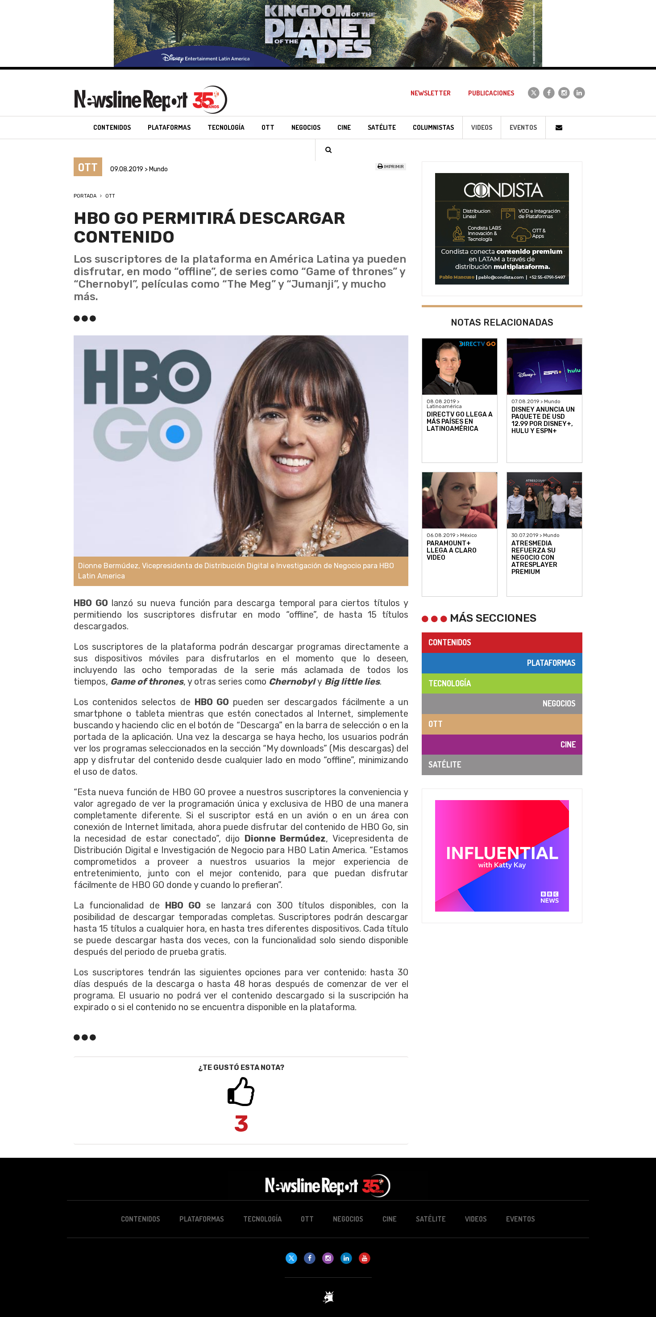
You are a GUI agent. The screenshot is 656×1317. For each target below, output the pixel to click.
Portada (85, 196)
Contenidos (449, 642)
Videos (481, 127)
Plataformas (551, 663)
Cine (568, 744)
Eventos (523, 127)
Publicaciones (491, 93)
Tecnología (449, 683)
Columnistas (433, 127)
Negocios (559, 703)
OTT (110, 196)
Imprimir (393, 166)
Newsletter (431, 93)
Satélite (444, 764)
